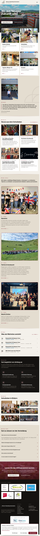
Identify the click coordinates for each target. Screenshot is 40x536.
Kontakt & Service (20, 513)
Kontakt (23, 67)
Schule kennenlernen (19, 22)
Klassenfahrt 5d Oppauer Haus (13, 338)
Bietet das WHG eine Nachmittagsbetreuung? (10, 449)
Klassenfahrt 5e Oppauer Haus (13, 346)
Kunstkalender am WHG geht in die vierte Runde (8, 162)
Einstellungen (15, 532)
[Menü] (37, 2)
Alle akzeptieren (33, 532)
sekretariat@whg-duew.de (33, 510)
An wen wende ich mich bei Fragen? (8, 456)
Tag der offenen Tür (6, 22)
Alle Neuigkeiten (33, 122)
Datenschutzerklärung (5, 530)
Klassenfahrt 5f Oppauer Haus (13, 342)
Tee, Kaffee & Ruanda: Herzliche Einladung (7, 139)
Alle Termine (34, 334)
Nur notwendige (23, 532)
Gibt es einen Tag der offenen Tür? (8, 446)
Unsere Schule (6, 44)
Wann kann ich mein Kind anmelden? (9, 435)
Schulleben (24, 44)
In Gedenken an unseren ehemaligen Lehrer (27, 162)
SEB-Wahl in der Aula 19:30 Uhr (13, 350)
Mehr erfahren (4, 228)
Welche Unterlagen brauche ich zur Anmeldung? (11, 442)
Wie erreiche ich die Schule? (7, 453)
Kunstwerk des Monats (27, 138)
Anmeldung (19, 511)
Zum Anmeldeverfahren (25, 475)
